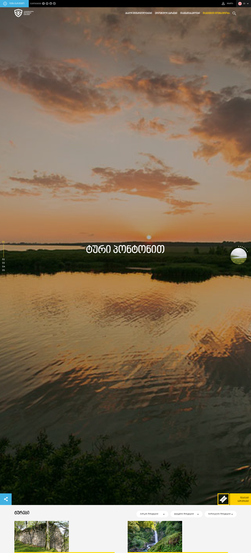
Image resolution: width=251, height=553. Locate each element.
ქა (244, 3)
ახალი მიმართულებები (138, 13)
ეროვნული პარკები (166, 13)
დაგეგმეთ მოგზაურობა (216, 13)
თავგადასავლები (190, 13)
